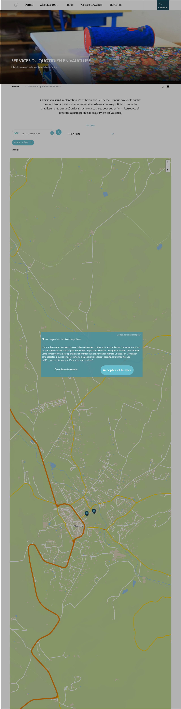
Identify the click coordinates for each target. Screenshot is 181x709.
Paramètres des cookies (66, 369)
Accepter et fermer (117, 370)
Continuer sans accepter (128, 334)
